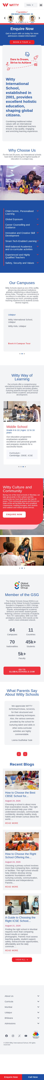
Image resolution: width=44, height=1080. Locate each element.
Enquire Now (11, 1077)
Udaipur (8, 1012)
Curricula (9, 1001)
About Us (9, 996)
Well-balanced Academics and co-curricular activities (19, 248)
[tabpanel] (22, 330)
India (29, 5)
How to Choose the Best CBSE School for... (20, 794)
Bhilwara (9, 1018)
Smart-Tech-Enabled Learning (20, 241)
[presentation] (19, 467)
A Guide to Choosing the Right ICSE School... (20, 919)
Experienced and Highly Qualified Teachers (17, 256)
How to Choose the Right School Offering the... (20, 855)
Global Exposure (14, 219)
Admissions (10, 1023)
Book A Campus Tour (19, 344)
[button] (41, 5)
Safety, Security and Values (19, 263)
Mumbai (8, 1007)
